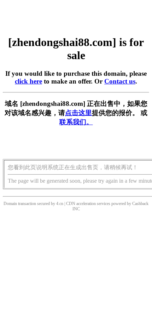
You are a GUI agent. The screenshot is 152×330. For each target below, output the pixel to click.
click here (28, 81)
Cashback (140, 203)
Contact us (119, 81)
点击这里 (78, 112)
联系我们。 (76, 122)
